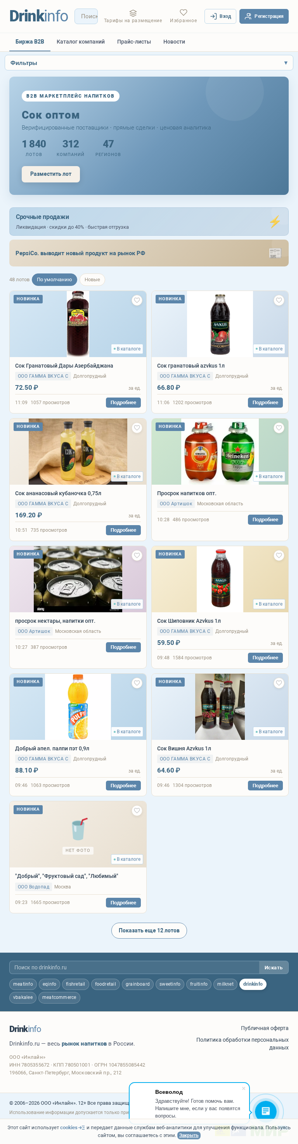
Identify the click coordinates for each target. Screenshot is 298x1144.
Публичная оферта (265, 1028)
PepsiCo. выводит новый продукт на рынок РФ (80, 253)
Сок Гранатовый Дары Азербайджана (64, 366)
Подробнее (123, 402)
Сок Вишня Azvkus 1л (184, 748)
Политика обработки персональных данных (242, 1044)
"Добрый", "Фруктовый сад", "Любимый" (66, 876)
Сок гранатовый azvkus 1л (191, 366)
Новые (92, 279)
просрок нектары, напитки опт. (55, 621)
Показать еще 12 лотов (149, 930)
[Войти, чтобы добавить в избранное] (137, 300)
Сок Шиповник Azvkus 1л (189, 621)
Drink (38, 16)
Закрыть (189, 1135)
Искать (274, 968)
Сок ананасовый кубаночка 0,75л (58, 493)
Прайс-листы (134, 42)
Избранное (183, 20)
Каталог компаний (81, 42)
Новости (174, 42)
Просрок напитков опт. (187, 493)
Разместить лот (50, 174)
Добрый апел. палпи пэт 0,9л (52, 748)
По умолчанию (54, 279)
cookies (69, 1127)
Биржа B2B (30, 42)
